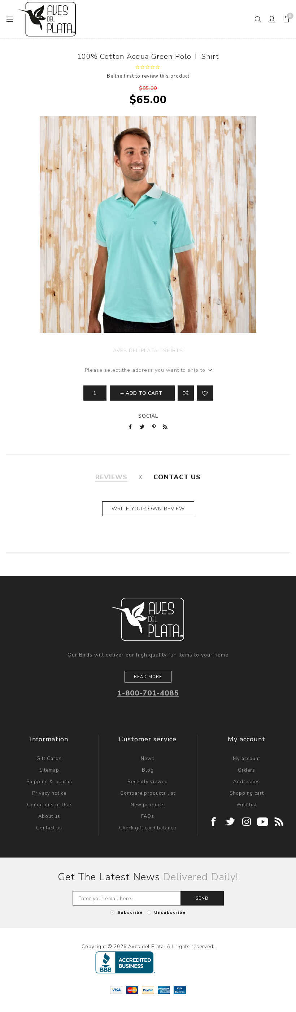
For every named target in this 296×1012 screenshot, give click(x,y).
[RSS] (279, 822)
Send (202, 898)
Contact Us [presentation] (177, 477)
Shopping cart (247, 793)
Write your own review (148, 508)
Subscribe (130, 912)
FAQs (147, 816)
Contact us (49, 828)
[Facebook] (214, 822)
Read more (148, 677)
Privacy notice (49, 793)
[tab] (111, 477)
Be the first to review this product (148, 76)
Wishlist (246, 805)
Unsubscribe (170, 912)
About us (49, 816)
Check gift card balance (147, 828)
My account (246, 758)
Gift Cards (49, 758)
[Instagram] (246, 822)
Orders (246, 770)
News (147, 758)
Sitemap (49, 770)
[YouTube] (263, 822)
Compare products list (147, 793)
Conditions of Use (49, 805)
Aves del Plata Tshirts (148, 350)
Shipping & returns (49, 781)
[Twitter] (230, 822)
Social (148, 416)
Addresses (246, 781)
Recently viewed (147, 781)
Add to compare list (186, 393)
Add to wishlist (205, 393)
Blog (148, 770)
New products (148, 805)
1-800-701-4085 (148, 693)
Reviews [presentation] (111, 477)
